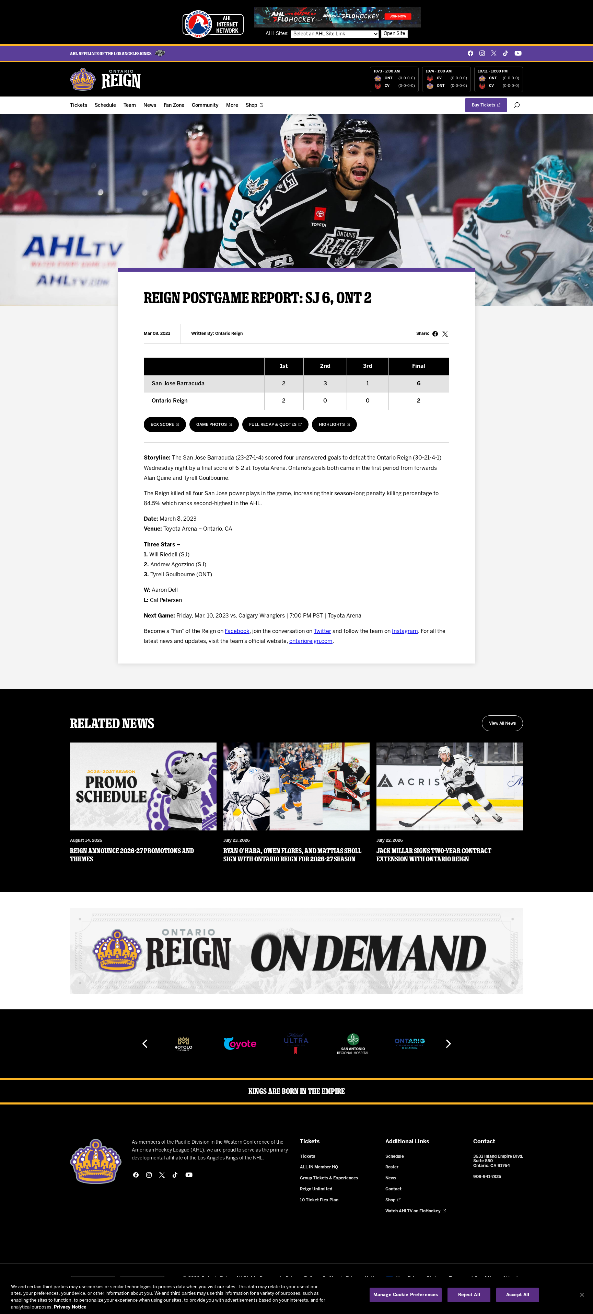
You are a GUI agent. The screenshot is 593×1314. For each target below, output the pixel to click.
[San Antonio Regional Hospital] (353, 1043)
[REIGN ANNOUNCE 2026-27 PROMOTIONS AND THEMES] (143, 786)
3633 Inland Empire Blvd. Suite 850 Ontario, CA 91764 (498, 1161)
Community (205, 105)
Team (130, 105)
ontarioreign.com (311, 641)
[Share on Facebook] (435, 334)
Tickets (78, 105)
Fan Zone (174, 105)
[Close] (582, 1294)
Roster (391, 1167)
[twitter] (494, 53)
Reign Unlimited (316, 1189)
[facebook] (470, 53)
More (232, 105)
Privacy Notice (70, 1307)
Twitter (322, 631)
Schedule (105, 105)
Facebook (237, 631)
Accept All (517, 1295)
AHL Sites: (278, 34)
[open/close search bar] (517, 105)
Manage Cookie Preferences (405, 1295)
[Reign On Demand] (296, 951)
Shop (251, 105)
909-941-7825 (487, 1177)
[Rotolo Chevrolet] (183, 1043)
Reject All (469, 1295)
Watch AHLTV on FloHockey (413, 1211)
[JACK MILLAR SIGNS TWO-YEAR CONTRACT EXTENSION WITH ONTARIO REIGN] (449, 786)
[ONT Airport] (410, 1043)
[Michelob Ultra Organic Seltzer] (296, 1043)
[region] (296, 1295)
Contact (393, 1189)
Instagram (405, 631)
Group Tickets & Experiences (329, 1178)
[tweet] (445, 334)
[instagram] (482, 53)
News (149, 105)
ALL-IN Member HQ (319, 1167)
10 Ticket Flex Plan (319, 1200)
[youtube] (518, 53)
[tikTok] (505, 53)
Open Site (394, 34)
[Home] (105, 79)
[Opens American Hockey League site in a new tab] (213, 24)
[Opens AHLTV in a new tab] (337, 17)
